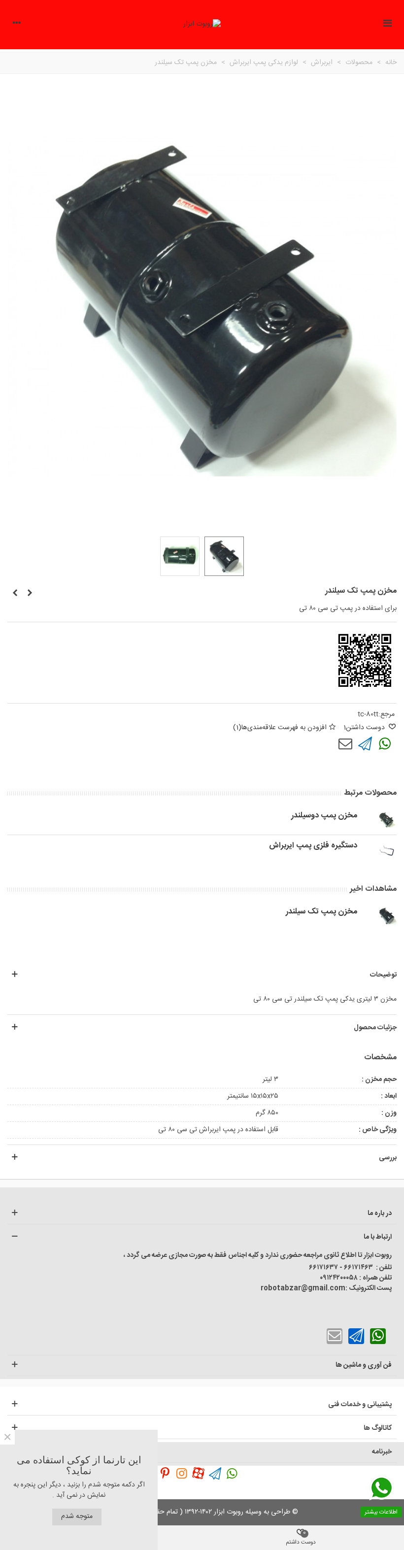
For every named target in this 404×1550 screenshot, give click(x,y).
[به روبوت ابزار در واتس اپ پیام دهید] (232, 1473)
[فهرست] (387, 24)
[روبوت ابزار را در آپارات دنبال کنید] (198, 1473)
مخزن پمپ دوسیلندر (324, 816)
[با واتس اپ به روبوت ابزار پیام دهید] (385, 744)
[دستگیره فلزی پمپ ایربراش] (29, 593)
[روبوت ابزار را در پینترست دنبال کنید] (165, 1473)
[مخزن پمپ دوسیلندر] (14, 593)
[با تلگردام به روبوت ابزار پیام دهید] (365, 744)
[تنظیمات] (16, 24)
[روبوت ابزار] (202, 24)
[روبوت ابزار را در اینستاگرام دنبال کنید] (181, 1473)
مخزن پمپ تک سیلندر (321, 912)
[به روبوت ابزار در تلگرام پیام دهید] (215, 1473)
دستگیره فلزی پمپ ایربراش (313, 846)
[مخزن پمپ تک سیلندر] (387, 916)
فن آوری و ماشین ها (364, 1365)
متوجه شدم (77, 1516)
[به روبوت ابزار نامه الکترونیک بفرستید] (345, 744)
